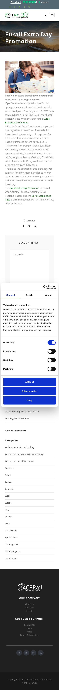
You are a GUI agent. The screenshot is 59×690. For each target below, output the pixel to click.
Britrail (8, 475)
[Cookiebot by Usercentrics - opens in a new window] (43, 287)
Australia (9, 468)
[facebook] (9, 7)
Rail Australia (11, 530)
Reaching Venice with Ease (17, 418)
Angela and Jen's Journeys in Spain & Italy (24, 454)
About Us (29, 604)
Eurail (7, 495)
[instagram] (29, 7)
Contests (9, 489)
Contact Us (29, 624)
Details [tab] (29, 295)
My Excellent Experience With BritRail (22, 411)
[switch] (52, 351)
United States (11, 558)
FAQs (29, 628)
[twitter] (19, 7)
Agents (29, 611)
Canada (8, 482)
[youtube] (24, 7)
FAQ (7, 509)
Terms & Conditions (29, 635)
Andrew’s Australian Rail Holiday (19, 447)
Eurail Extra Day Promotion (24, 188)
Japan (7, 523)
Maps (29, 631)
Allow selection (29, 391)
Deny (29, 400)
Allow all (29, 382)
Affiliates (29, 607)
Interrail (8, 516)
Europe (8, 502)
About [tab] (48, 295)
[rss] (14, 7)
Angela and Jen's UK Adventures (20, 461)
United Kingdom (12, 551)
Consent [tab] (10, 295)
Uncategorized (11, 544)
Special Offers (11, 537)
